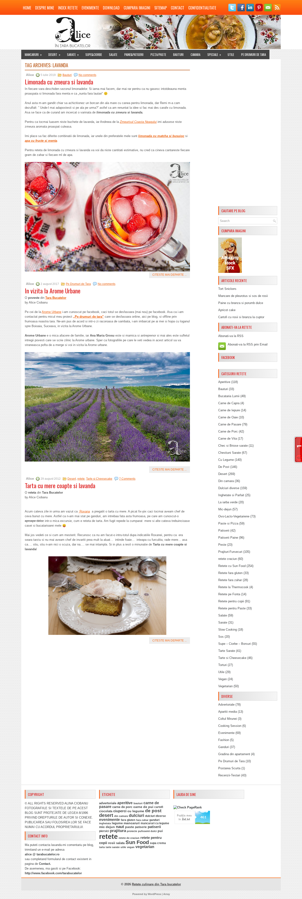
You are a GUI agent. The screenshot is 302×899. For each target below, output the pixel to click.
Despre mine (44, 8)
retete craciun (227, 559)
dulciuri (136, 815)
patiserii (154, 827)
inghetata (105, 823)
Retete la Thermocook (233, 587)
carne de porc (122, 807)
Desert (54, 54)
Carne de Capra (228, 403)
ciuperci (119, 811)
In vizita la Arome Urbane (52, 290)
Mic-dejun (224, 509)
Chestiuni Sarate (229, 452)
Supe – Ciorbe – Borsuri (234, 643)
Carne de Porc (228, 431)
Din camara (226, 481)
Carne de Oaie (228, 417)
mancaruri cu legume (155, 823)
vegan (130, 847)
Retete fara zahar (230, 580)
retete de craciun (129, 838)
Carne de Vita (227, 438)
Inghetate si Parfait (231, 495)
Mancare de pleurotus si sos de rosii (243, 296)
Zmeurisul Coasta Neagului (138, 122)
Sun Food (137, 842)
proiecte (132, 831)
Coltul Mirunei (227, 718)
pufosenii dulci (147, 831)
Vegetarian (225, 686)
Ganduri (223, 747)
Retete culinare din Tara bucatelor (156, 884)
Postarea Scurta (229, 768)
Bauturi (178, 54)
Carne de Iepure (229, 410)
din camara (121, 816)
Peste (222, 544)
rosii (111, 843)
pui (160, 831)
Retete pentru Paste (232, 608)
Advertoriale (226, 704)
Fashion (223, 740)
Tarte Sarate (226, 651)
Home (27, 8)
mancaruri (132, 823)
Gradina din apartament (234, 754)
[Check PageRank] (187, 807)
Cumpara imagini (137, 8)
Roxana (84, 511)
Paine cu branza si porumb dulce (240, 303)
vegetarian (144, 847)
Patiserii (223, 530)
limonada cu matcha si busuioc (161, 136)
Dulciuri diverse (228, 488)
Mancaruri (33, 54)
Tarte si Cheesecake (99, 478)
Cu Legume (226, 460)
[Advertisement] (247, 133)
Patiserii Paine (228, 537)
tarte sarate (113, 847)
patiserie (141, 827)
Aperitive (224, 382)
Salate (113, 54)
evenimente (109, 820)
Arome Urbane (51, 312)
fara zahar (142, 820)
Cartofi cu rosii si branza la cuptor (241, 317)
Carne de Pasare (229, 424)
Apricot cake (226, 310)
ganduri (154, 820)
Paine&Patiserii (133, 54)
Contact (177, 8)
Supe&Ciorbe (93, 54)
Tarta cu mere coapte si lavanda (60, 485)
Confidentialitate (202, 8)
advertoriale (107, 803)
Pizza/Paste (158, 54)
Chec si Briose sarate (233, 445)
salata (120, 843)
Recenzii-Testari (229, 775)
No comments (87, 75)
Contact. (45, 864)
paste (129, 827)
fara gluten (128, 819)
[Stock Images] (230, 272)
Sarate (73, 54)
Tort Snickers (227, 289)
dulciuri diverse (155, 816)
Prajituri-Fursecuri (230, 552)
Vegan (222, 679)
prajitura (118, 830)
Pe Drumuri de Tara (253, 54)
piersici (104, 831)
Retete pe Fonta (229, 594)
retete (81, 478)
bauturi (138, 803)
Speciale (214, 54)
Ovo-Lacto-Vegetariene (233, 516)
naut (120, 826)
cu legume (135, 811)
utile (123, 847)
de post (153, 810)
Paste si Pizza (228, 523)
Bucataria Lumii (228, 396)
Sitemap (160, 8)
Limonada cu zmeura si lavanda (59, 81)
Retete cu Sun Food (232, 566)
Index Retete (68, 8)
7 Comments (127, 478)
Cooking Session (229, 726)
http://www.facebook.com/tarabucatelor (53, 873)
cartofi (158, 807)
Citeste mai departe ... (169, 274)
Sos (221, 636)
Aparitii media (227, 711)
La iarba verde (228, 502)
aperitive (125, 803)
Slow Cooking (227, 629)
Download (111, 8)
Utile (231, 54)
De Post (223, 467)
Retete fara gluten (230, 573)
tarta (102, 847)
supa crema (158, 843)
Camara (195, 54)
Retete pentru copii (231, 601)
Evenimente (90, 8)
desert (106, 815)
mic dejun (107, 827)
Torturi (222, 665)
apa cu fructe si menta (41, 140)
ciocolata (105, 811)
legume (117, 823)
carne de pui (143, 807)
